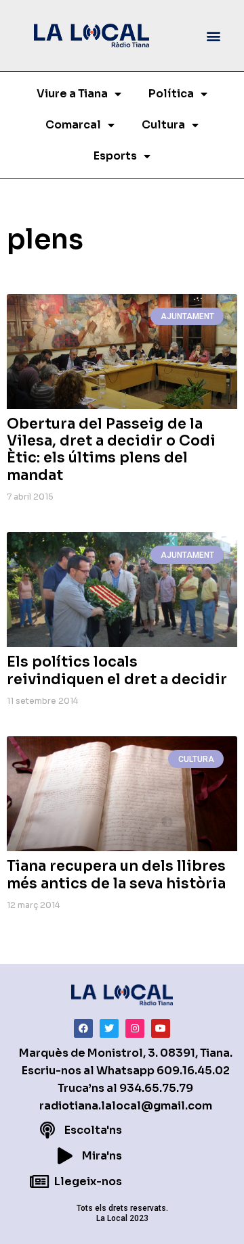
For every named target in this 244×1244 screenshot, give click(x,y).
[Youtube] (160, 1028)
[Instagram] (134, 1028)
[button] (214, 35)
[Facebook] (83, 1028)
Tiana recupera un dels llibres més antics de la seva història (116, 874)
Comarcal (73, 125)
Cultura (163, 125)
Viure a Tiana (72, 94)
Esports (115, 156)
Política (171, 94)
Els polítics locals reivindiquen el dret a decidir (117, 670)
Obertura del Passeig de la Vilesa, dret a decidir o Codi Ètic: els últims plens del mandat (111, 449)
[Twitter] (109, 1028)
